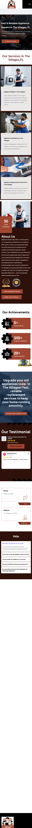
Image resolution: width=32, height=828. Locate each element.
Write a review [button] (16, 446)
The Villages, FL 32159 (10, 513)
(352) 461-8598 (8, 494)
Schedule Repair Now (10, 41)
